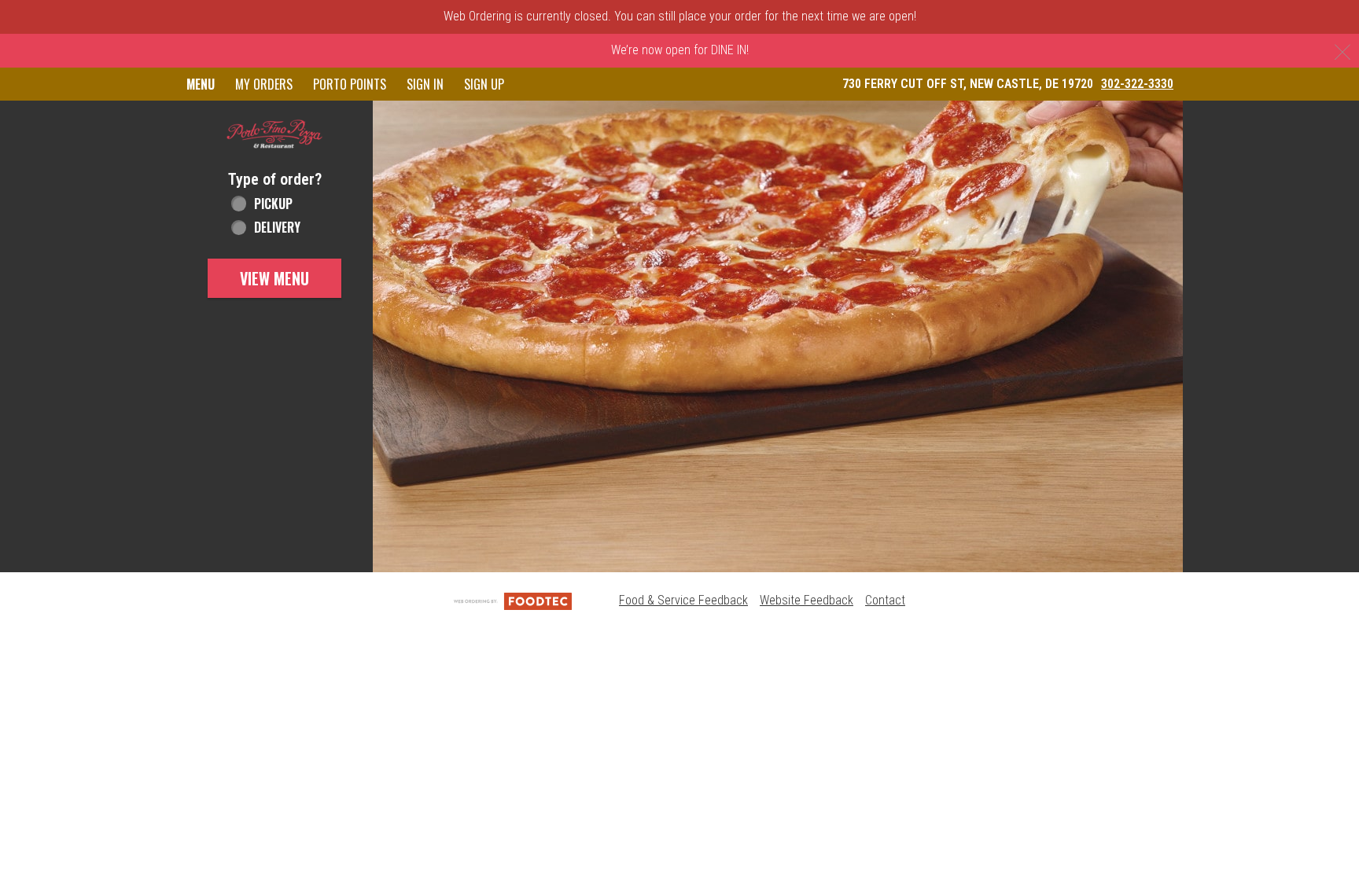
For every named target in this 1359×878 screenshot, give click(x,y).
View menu (274, 278)
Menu (200, 84)
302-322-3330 (1137, 83)
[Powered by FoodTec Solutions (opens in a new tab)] (513, 600)
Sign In (425, 84)
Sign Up (484, 84)
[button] (274, 134)
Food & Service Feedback (683, 600)
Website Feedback (806, 600)
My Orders (264, 84)
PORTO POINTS (349, 84)
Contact (885, 600)
